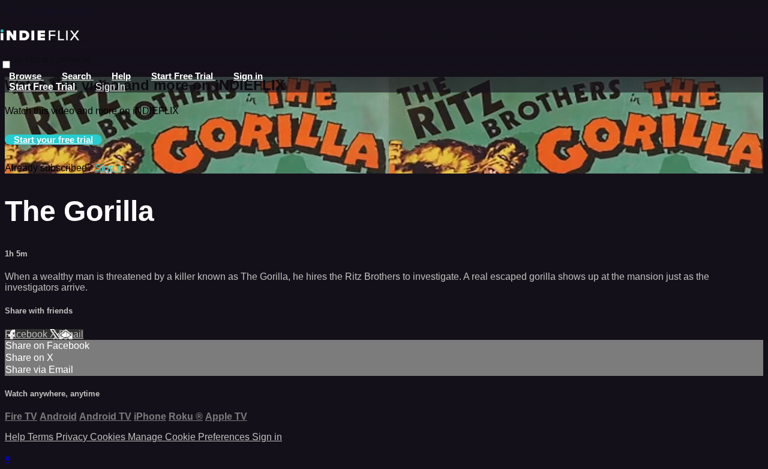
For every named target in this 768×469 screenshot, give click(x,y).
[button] (6, 64)
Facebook (27, 334)
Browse (26, 76)
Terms (42, 437)
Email (71, 334)
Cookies (109, 437)
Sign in (248, 76)
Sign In (110, 87)
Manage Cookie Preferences (190, 437)
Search (78, 76)
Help (121, 76)
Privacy (73, 437)
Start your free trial (53, 140)
